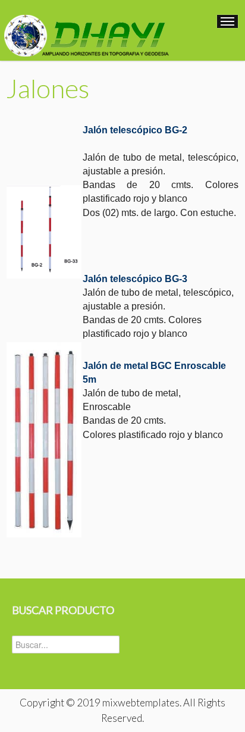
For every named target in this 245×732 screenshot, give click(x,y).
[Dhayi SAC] (85, 29)
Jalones (47, 88)
